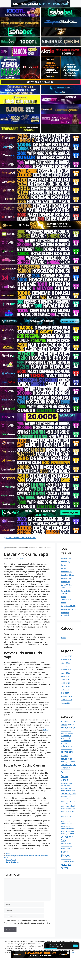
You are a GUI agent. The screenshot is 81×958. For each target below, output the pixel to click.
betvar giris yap (68, 764)
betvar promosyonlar (66, 816)
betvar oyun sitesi (68, 806)
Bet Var (63, 568)
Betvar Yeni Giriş (67, 838)
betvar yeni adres (67, 834)
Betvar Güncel (65, 778)
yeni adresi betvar (68, 861)
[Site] (40, 138)
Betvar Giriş (65, 562)
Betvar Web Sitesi (67, 829)
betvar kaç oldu (68, 793)
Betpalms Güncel (67, 575)
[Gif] (40, 225)
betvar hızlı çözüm (65, 785)
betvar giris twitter (68, 761)
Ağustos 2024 (66, 696)
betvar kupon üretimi (66, 796)
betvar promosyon (68, 809)
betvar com (66, 746)
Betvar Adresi (66, 558)
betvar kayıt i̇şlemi (68, 790)
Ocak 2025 (65, 680)
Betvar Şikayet (11, 860)
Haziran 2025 (66, 670)
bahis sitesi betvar (68, 722)
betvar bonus (66, 736)
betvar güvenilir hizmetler (67, 783)
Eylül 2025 (65, 666)
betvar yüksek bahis (66, 843)
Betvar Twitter (66, 824)
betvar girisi (66, 759)
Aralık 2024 (65, 683)
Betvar (8, 853)
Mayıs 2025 (65, 673)
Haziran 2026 (66, 660)
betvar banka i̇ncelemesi (67, 733)
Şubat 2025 (65, 676)
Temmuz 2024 (66, 700)
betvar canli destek (68, 738)
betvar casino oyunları (66, 742)
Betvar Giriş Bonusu (12, 862)
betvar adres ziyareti (66, 731)
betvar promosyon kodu (68, 812)
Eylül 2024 (65, 693)
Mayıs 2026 (65, 663)
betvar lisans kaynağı (66, 798)
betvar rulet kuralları (66, 818)
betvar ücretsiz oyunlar (66, 846)
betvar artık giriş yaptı (13, 855)
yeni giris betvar (66, 866)
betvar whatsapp (67, 831)
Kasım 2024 (65, 686)
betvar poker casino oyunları (30, 855)
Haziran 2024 (66, 703)
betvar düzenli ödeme (66, 749)
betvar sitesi (65, 821)
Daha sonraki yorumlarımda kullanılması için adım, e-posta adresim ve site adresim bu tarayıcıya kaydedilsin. (28, 922)
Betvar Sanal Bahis (68, 606)
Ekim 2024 (65, 690)
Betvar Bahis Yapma (69, 609)
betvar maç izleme (68, 801)
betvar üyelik (66, 848)
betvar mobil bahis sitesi (67, 803)
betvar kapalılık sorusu (66, 788)
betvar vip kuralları (65, 826)
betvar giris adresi (67, 753)
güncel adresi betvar (66, 859)
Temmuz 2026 (66, 656)
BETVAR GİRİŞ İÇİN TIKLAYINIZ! (40, 82)
